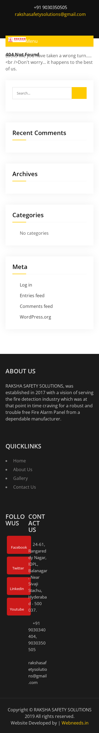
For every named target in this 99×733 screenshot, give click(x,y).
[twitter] (43, 24)
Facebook (19, 547)
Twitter (18, 568)
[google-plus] (54, 24)
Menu (32, 41)
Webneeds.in (75, 723)
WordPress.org (35, 317)
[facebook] (32, 24)
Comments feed (36, 306)
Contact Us (24, 487)
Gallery (20, 478)
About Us (22, 469)
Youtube (17, 609)
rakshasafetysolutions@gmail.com (50, 14)
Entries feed (32, 296)
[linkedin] (65, 24)
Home (19, 461)
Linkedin (17, 588)
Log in (26, 285)
